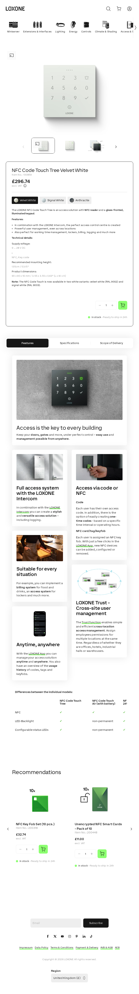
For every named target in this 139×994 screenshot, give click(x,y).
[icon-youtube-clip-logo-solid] (62, 936)
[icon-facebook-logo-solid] (47, 936)
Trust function (91, 622)
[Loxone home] (15, 9)
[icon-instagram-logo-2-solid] (69, 936)
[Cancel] (108, 8)
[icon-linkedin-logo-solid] (84, 936)
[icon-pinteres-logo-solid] (76, 936)
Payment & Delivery (87, 947)
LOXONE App (37, 653)
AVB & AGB (106, 947)
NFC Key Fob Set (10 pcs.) (35, 824)
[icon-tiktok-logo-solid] (91, 936)
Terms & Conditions (61, 947)
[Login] (129, 8)
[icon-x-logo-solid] (55, 936)
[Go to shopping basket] (119, 8)
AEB (117, 947)
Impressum (26, 947)
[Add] (43, 849)
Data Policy (41, 947)
